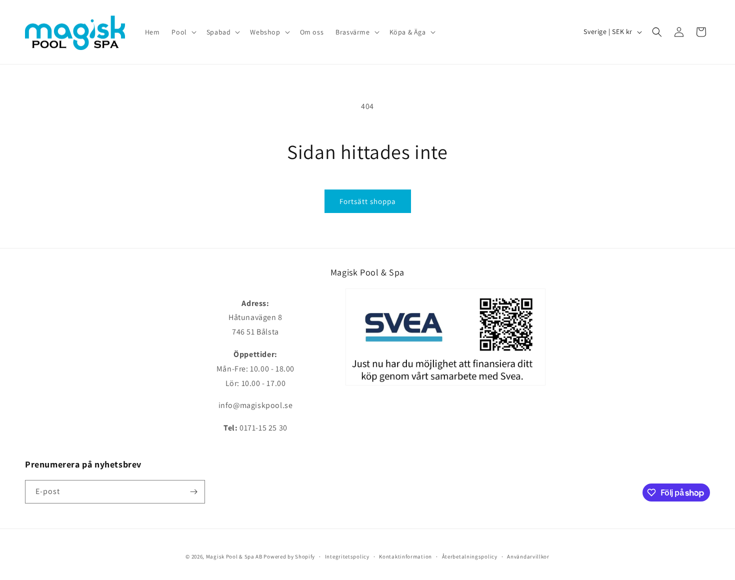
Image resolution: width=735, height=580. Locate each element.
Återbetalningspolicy (470, 556)
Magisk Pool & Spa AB (234, 556)
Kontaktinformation (405, 556)
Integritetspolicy (347, 556)
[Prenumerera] (193, 492)
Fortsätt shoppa (368, 201)
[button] (183, 32)
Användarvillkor (528, 556)
